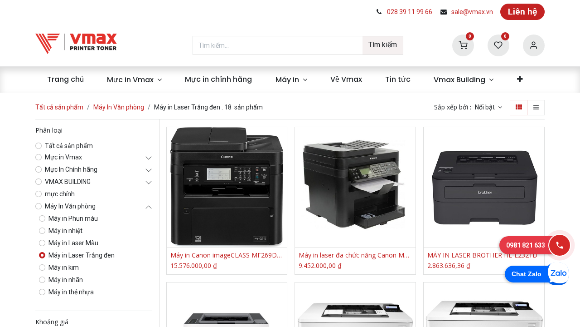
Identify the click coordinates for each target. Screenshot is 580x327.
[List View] (536, 107)
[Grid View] (519, 107)
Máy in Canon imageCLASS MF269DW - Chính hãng (227, 255)
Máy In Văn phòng (118, 107)
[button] (488, 107)
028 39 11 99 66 (409, 11)
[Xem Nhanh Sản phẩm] (281, 203)
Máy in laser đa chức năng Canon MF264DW (355, 255)
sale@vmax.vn (472, 11)
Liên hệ (522, 11)
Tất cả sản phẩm (59, 107)
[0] (463, 44)
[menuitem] (65, 79)
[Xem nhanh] (281, 142)
